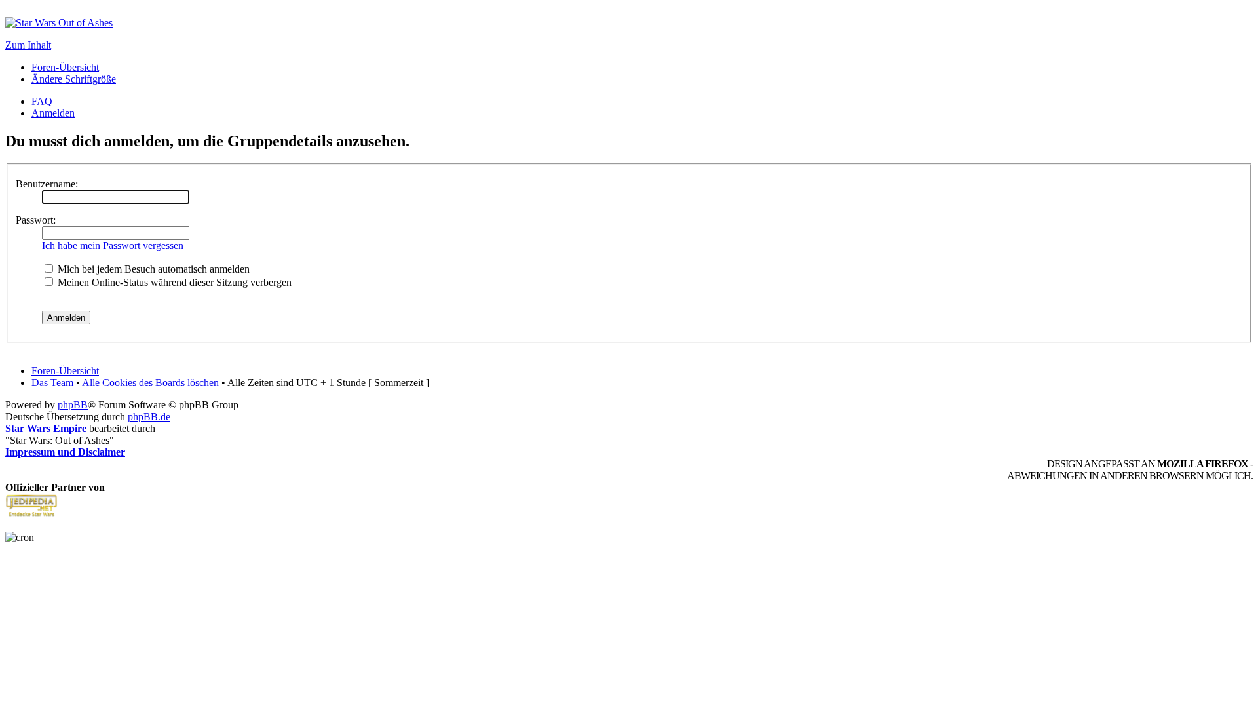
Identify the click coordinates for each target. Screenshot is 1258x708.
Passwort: (36, 220)
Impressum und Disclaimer (65, 452)
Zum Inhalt (28, 44)
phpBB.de (149, 416)
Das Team (52, 382)
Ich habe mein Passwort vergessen (112, 245)
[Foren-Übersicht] (59, 22)
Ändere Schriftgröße (73, 79)
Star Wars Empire (45, 428)
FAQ (41, 101)
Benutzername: (47, 183)
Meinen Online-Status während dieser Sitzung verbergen (173, 282)
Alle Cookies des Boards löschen (150, 382)
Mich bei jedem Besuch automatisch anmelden (152, 269)
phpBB (73, 404)
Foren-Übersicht (65, 67)
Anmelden (53, 113)
